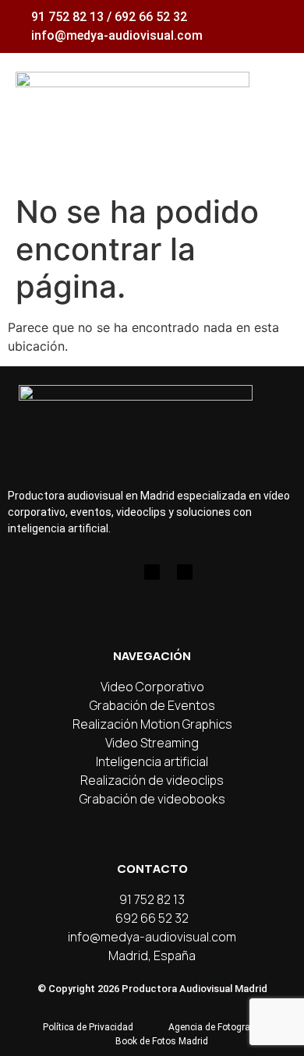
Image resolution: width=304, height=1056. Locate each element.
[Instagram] (119, 572)
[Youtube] (152, 572)
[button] (274, 104)
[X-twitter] (185, 572)
